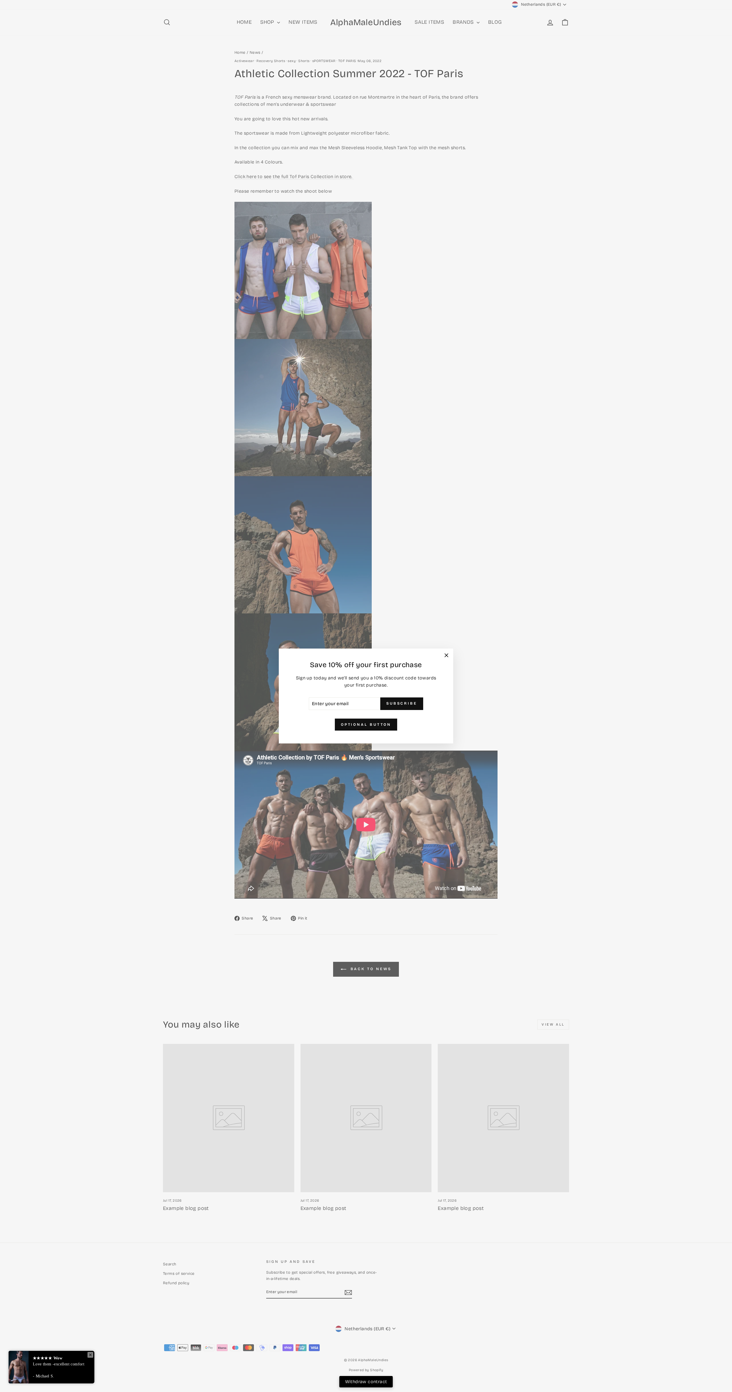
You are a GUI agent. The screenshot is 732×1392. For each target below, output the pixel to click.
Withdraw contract (366, 1381)
